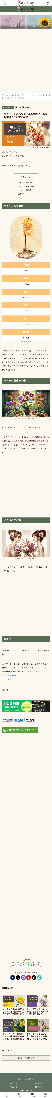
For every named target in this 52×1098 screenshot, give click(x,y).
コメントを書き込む (26, 1058)
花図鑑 (14, 1087)
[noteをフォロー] (39, 977)
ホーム (14, 1083)
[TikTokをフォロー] (34, 977)
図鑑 (19, 107)
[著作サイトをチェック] (12, 977)
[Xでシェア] (13, 964)
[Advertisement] (26, 60)
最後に (21, 194)
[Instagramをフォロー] (23, 977)
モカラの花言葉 (25, 190)
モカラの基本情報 (26, 182)
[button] (39, 964)
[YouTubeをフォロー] (28, 977)
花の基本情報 (9, 107)
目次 (23, 177)
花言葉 (27, 107)
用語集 (39, 1087)
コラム (39, 1083)
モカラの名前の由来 (26, 186)
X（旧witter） (10, 675)
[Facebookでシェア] (18, 964)
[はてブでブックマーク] (23, 964)
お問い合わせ (27, 1090)
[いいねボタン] (4, 690)
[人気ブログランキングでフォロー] (20, 730)
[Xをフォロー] (18, 977)
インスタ (8, 679)
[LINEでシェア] (28, 964)
